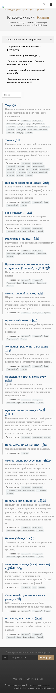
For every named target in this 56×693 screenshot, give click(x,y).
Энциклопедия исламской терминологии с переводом (28, 685)
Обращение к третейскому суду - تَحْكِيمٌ (26, 378)
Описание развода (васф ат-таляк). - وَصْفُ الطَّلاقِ (28, 566)
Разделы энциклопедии (37, 22)
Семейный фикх (40, 25)
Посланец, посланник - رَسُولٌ (23, 618)
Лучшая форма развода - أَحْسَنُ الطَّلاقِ (25, 412)
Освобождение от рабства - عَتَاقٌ (26, 445)
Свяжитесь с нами (35, 679)
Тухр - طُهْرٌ (12, 105)
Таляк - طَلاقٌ (13, 140)
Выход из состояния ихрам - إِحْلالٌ (27, 182)
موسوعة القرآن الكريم (45, 688)
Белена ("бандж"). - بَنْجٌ (19, 538)
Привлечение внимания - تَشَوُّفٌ (25, 501)
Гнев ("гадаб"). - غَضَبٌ (18, 212)
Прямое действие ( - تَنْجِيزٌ (21, 320)
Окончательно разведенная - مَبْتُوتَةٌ (28, 460)
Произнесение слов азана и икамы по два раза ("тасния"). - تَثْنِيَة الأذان (27, 266)
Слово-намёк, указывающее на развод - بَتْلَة (25, 597)
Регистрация (46, 657)
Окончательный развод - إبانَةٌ (24, 293)
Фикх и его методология (21, 25)
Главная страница (17, 22)
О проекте (17, 679)
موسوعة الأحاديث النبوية (24, 688)
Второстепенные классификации (23, 39)
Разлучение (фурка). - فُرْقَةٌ (22, 238)
